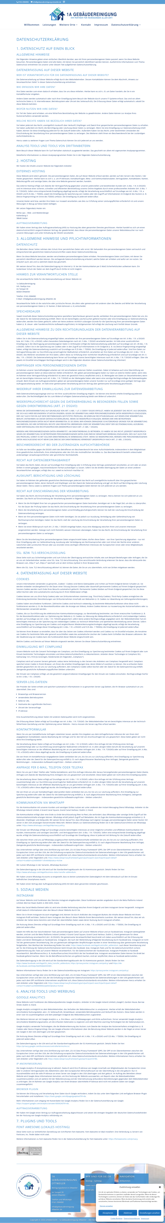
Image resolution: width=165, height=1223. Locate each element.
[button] (160, 1187)
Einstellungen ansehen (150, 1213)
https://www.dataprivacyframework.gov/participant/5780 (72, 1059)
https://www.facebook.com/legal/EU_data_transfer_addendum (43, 963)
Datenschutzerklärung (132, 1218)
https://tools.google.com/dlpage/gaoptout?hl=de (65, 1096)
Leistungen (49, 25)
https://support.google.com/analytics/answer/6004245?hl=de (42, 1103)
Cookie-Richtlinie (116, 1218)
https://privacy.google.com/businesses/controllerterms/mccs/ (42, 1046)
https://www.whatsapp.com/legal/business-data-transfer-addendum (46, 872)
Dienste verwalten (106, 1206)
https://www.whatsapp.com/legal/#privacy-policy (43, 825)
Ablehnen (128, 1213)
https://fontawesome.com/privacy (123, 1139)
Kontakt (86, 25)
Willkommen (31, 25)
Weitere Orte (67, 25)
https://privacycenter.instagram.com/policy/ (90, 963)
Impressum (145, 1218)
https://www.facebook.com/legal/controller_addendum (94, 945)
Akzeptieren (108, 1213)
